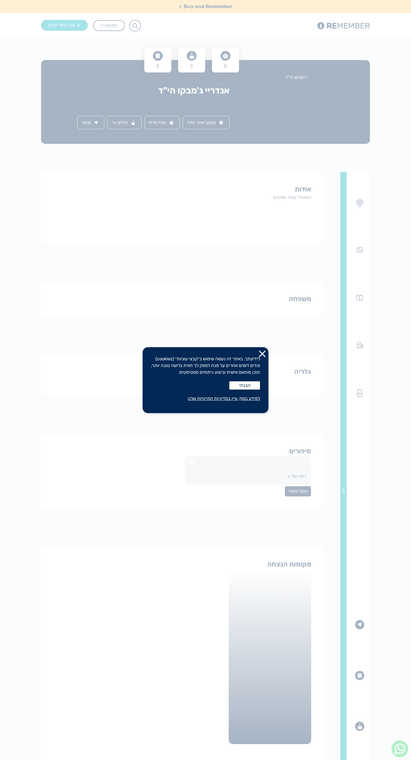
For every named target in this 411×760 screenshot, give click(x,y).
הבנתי (245, 385)
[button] (262, 355)
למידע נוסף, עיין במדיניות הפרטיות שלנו (224, 398)
